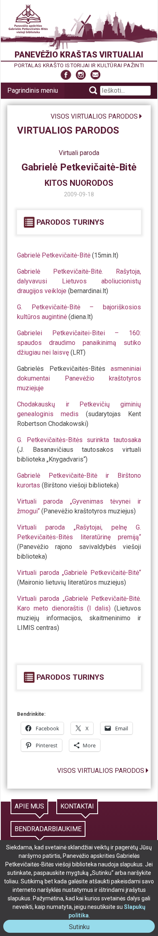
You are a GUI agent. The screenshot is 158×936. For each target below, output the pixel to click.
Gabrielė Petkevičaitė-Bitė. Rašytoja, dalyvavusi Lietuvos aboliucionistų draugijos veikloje (79, 281)
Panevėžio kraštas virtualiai (79, 55)
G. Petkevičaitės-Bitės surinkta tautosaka (79, 440)
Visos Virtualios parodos (94, 116)
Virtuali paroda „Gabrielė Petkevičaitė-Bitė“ (79, 572)
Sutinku (82, 928)
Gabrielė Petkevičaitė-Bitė (53, 255)
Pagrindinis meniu (32, 90)
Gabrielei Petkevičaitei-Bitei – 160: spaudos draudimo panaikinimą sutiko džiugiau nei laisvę (79, 342)
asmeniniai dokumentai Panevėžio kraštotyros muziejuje (79, 378)
